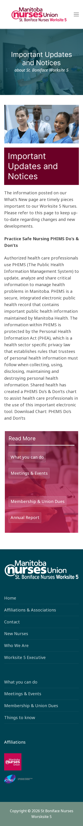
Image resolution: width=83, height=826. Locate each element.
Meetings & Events (22, 693)
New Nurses (16, 633)
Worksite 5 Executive (25, 657)
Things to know (19, 717)
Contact (12, 622)
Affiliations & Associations (30, 610)
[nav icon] (76, 14)
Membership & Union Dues (31, 705)
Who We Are (16, 645)
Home (10, 598)
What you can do (20, 682)
